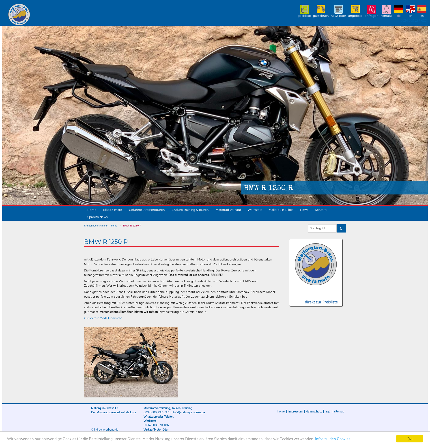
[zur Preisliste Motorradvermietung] (316, 298)
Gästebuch (321, 15)
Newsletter (338, 15)
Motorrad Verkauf (228, 209)
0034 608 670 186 (156, 425)
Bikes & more (112, 209)
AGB (327, 411)
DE (399, 15)
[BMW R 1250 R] (131, 362)
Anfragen (371, 15)
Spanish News (97, 217)
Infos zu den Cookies (332, 439)
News (304, 209)
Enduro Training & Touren (190, 209)
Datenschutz (314, 411)
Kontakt (386, 15)
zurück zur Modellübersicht (103, 318)
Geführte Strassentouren (147, 209)
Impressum (295, 411)
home (114, 225)
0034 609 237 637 (414, 20)
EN (410, 15)
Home (91, 209)
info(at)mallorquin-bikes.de (188, 412)
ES (422, 15)
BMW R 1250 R (132, 225)
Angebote (355, 15)
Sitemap (339, 411)
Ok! (410, 439)
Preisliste (304, 15)
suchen (341, 228)
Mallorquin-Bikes (45, 15)
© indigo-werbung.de (104, 430)
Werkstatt (255, 209)
